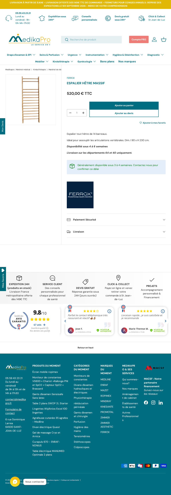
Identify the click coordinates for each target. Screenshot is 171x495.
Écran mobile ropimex (45, 372)
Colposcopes (81, 447)
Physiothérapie (83, 398)
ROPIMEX (106, 396)
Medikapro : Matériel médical (17, 70)
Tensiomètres (82, 436)
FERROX (71, 78)
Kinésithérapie (39, 70)
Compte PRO (139, 39)
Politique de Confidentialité (70, 480)
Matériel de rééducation (59, 70)
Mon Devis (2, 126)
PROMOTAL (107, 412)
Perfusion (79, 421)
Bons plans (107, 61)
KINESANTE (107, 406)
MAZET (104, 390)
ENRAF (104, 385)
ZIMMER (105, 417)
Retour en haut (86, 347)
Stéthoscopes (82, 442)
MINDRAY (106, 401)
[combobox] (91, 39)
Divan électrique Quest (46, 427)
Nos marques (127, 61)
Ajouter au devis (124, 113)
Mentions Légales (53, 480)
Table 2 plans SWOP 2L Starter (50, 403)
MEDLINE (106, 379)
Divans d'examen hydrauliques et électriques (83, 388)
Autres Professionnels (130, 416)
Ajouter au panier (124, 105)
